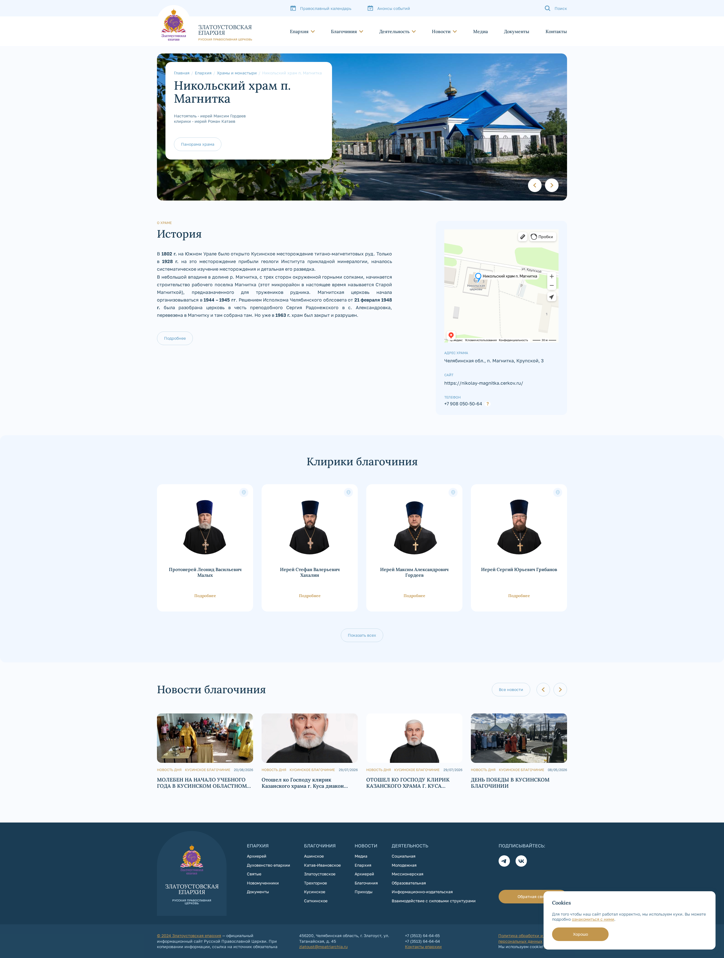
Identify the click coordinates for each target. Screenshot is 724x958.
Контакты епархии (423, 946)
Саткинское (315, 900)
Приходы (363, 891)
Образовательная (409, 883)
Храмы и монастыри (237, 73)
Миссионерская (407, 873)
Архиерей (256, 856)
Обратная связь (533, 896)
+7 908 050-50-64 (463, 403)
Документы (516, 31)
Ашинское (314, 856)
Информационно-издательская (422, 891)
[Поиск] (555, 8)
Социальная (403, 856)
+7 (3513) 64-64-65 (422, 935)
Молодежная (404, 865)
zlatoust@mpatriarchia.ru (323, 946)
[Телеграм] (504, 861)
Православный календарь (325, 8)
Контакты (556, 31)
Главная (181, 73)
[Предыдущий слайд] (535, 185)
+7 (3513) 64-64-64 (422, 941)
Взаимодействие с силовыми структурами (434, 900)
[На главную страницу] (204, 23)
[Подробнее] (205, 548)
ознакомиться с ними (593, 919)
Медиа (480, 31)
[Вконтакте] (521, 861)
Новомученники (263, 883)
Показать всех (362, 635)
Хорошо (580, 934)
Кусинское (314, 891)
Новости (441, 31)
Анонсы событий (393, 8)
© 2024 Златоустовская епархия (189, 935)
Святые (254, 873)
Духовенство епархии (268, 865)
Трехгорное (315, 883)
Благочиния (344, 31)
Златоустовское (319, 873)
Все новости (511, 689)
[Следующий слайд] (552, 185)
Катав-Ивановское (322, 865)
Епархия (299, 31)
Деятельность (394, 31)
